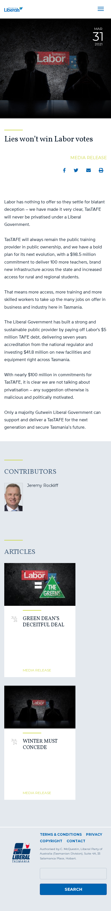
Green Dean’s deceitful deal (43, 622)
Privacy (94, 834)
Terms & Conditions (61, 834)
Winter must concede (40, 744)
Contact (76, 841)
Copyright (51, 841)
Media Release (88, 157)
